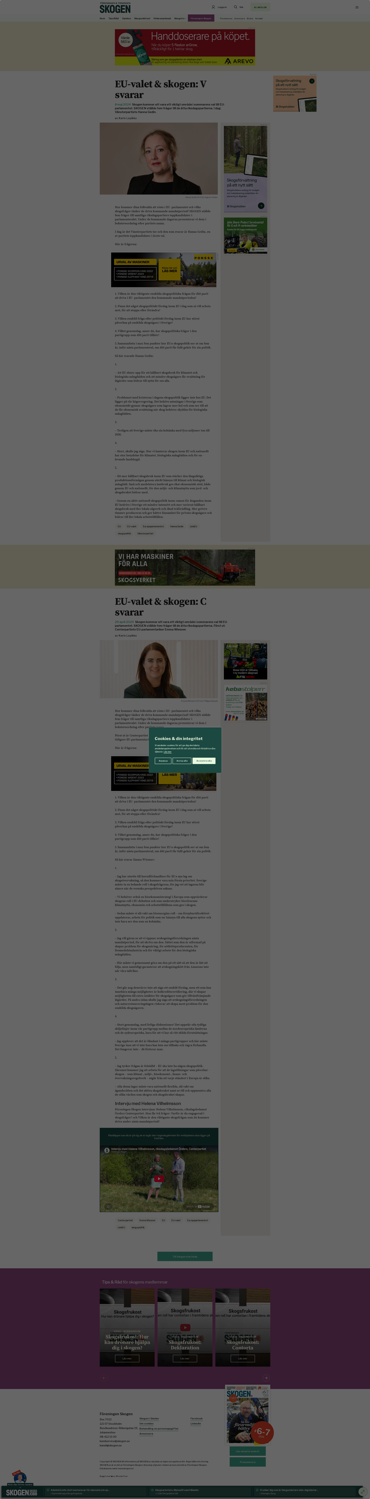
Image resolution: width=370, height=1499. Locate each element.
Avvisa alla (181, 761)
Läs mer (168, 751)
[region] (185, 749)
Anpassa (163, 761)
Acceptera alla (204, 761)
